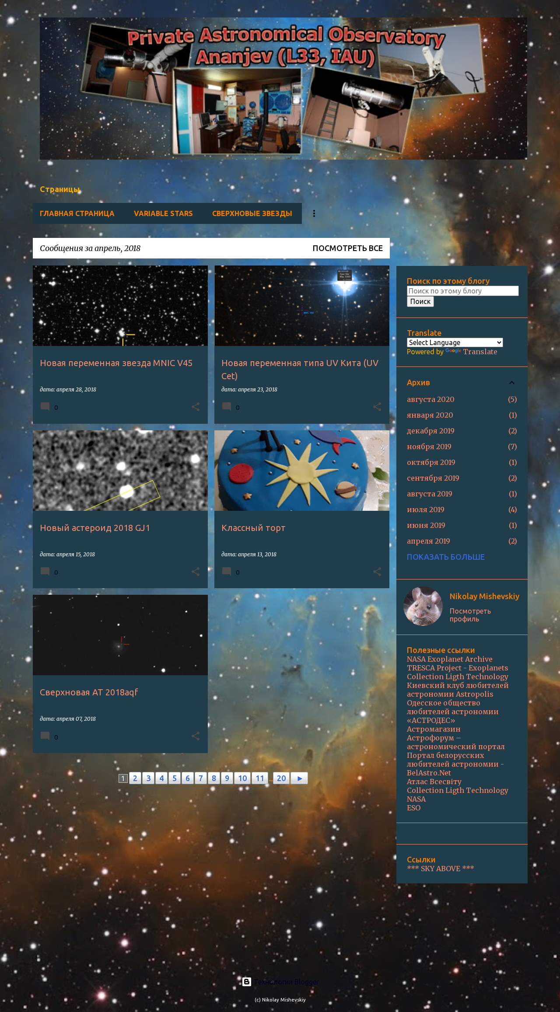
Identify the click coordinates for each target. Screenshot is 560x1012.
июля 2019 (425, 509)
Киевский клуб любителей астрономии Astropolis (458, 689)
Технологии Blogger (285, 982)
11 (260, 778)
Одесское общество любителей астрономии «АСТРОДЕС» (453, 711)
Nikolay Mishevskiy (484, 596)
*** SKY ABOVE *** (440, 868)
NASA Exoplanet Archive (450, 659)
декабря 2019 (431, 430)
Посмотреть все (348, 248)
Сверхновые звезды (252, 213)
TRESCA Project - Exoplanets (457, 667)
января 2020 (430, 415)
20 (281, 778)
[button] (195, 407)
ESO (413, 807)
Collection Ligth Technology (457, 676)
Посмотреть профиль (470, 615)
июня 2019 (426, 525)
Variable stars (163, 213)
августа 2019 (429, 493)
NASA (416, 799)
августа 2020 (431, 399)
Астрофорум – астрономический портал (456, 742)
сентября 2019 (433, 478)
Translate (480, 351)
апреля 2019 (428, 541)
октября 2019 (431, 462)
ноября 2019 (429, 446)
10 (242, 778)
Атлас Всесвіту (434, 781)
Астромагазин (434, 729)
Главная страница (77, 213)
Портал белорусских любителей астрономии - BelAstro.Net (455, 764)
